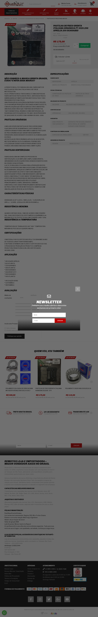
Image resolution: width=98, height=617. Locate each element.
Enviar (60, 320)
